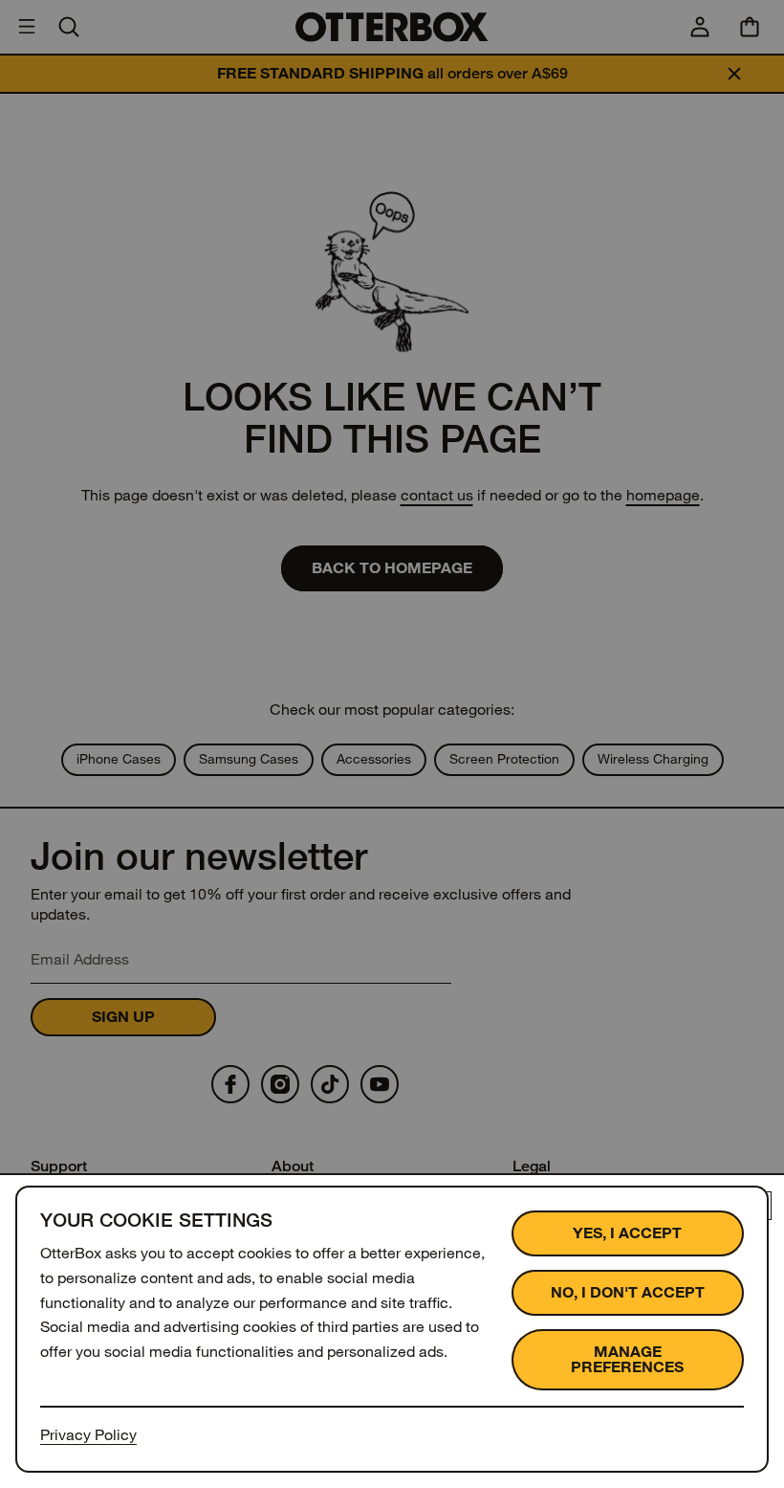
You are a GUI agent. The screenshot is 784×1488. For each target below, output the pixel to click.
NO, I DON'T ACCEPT (628, 1292)
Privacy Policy (88, 1435)
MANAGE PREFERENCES (627, 1359)
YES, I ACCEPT (627, 1233)
